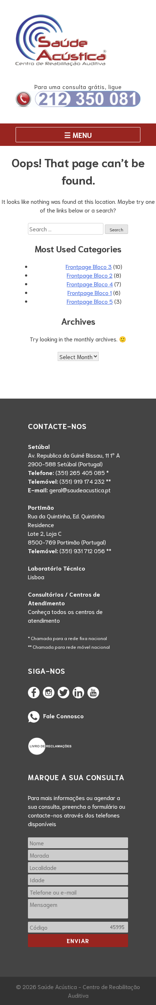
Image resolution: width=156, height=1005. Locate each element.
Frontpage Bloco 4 (90, 283)
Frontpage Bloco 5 (90, 301)
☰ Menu (78, 134)
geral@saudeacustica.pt (80, 489)
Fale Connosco (63, 715)
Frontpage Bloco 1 (89, 292)
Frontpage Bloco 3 (89, 266)
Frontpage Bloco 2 (89, 275)
